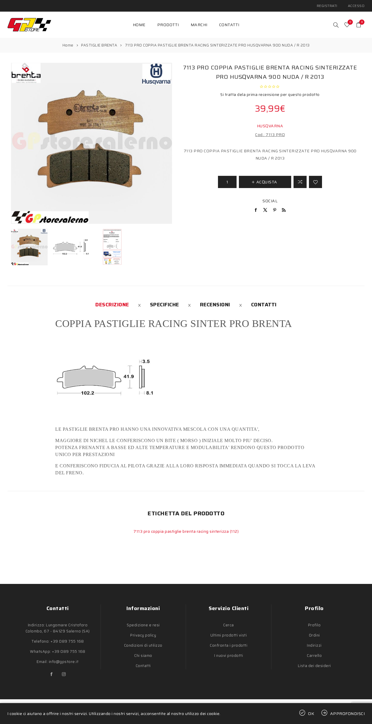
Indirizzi (314, 645)
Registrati (327, 5)
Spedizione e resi (143, 625)
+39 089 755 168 (67, 641)
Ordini (314, 635)
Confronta (300, 182)
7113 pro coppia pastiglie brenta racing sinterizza (181, 531)
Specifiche (164, 305)
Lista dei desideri (314, 666)
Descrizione (112, 305)
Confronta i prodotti (228, 645)
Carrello (314, 656)
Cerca (228, 625)
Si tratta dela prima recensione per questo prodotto (270, 95)
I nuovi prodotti (228, 656)
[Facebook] (51, 674)
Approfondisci (347, 713)
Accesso (356, 5)
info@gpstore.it (64, 662)
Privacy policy (143, 635)
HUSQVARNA (270, 126)
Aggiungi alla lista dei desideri (315, 182)
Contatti (264, 305)
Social (270, 201)
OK (311, 713)
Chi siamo (143, 656)
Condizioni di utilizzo (143, 645)
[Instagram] (63, 674)
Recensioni (215, 305)
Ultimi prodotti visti (228, 635)
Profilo (314, 625)
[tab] (112, 305)
